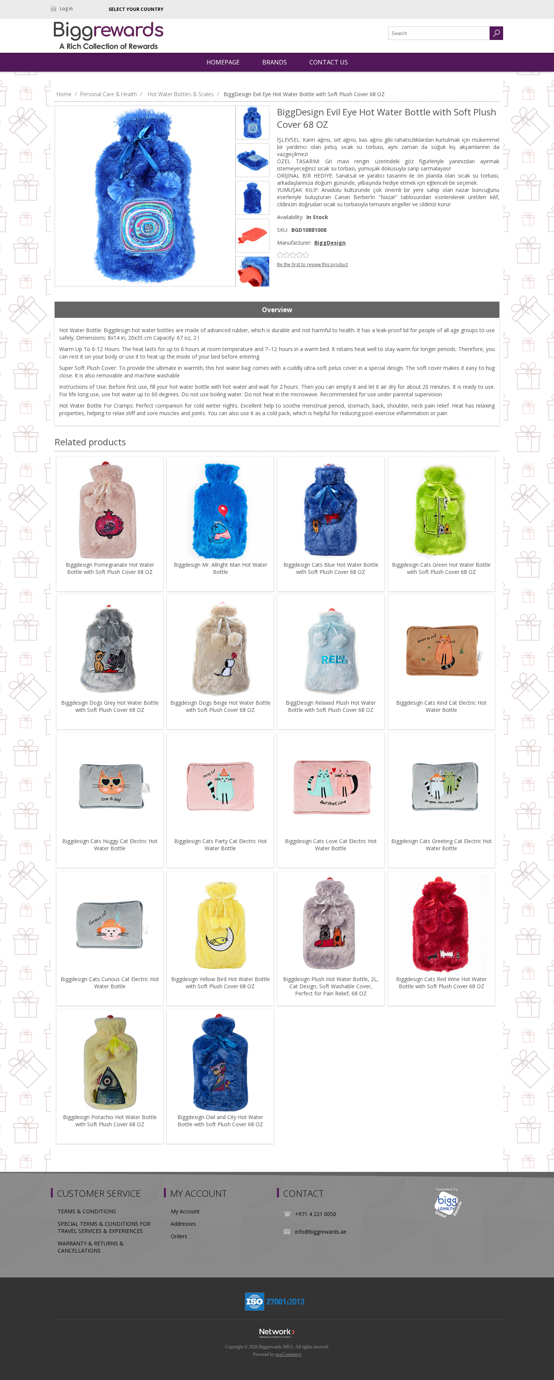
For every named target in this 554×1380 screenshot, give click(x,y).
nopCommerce (288, 1354)
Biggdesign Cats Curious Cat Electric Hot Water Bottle (110, 982)
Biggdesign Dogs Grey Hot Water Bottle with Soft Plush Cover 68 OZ (110, 706)
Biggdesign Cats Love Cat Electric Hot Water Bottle (331, 844)
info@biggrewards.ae (320, 1231)
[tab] (277, 310)
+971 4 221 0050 (315, 1213)
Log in (66, 8)
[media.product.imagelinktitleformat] (110, 510)
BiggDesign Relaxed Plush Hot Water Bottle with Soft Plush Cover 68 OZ (331, 706)
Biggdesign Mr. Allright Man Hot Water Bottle (220, 568)
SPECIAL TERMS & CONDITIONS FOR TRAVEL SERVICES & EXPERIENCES (104, 1227)
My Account (185, 1211)
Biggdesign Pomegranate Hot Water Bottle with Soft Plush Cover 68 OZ (110, 568)
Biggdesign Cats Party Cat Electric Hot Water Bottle (220, 844)
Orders (179, 1236)
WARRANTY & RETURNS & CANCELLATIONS (91, 1247)
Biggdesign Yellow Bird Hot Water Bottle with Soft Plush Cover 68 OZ (220, 982)
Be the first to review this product (312, 264)
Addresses (183, 1223)
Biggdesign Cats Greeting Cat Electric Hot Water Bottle (441, 844)
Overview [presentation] (277, 309)
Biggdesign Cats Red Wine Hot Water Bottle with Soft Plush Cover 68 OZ (441, 982)
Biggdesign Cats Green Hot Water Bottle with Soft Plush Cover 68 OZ (441, 568)
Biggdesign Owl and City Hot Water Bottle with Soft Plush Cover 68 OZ (220, 1120)
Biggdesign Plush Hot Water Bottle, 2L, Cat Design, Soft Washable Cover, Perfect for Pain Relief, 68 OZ (330, 986)
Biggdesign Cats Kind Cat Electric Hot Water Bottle (441, 706)
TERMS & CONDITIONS (87, 1211)
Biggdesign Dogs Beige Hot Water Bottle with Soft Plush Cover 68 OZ (220, 706)
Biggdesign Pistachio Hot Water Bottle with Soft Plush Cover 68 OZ (110, 1120)
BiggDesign (330, 242)
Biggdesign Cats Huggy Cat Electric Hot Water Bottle (110, 844)
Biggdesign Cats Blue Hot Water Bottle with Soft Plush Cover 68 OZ (330, 568)
